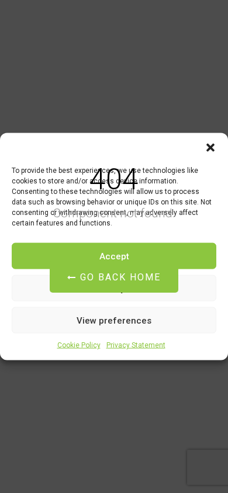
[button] (210, 148)
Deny (114, 288)
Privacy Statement (135, 345)
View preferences (114, 320)
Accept (114, 256)
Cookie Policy (79, 345)
